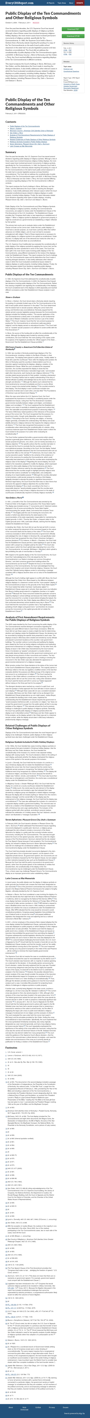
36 (50, 602)
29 (19, 540)
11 (22, 381)
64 (47, 990)
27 (12, 512)
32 (27, 563)
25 (53, 492)
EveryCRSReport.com (19, 3)
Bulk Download (24, 1408)
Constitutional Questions (71, 71)
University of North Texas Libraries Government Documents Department (72, 86)
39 (42, 682)
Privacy (52, 1407)
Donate (79, 3)
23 (33, 474)
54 (38, 903)
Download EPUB (73, 36)
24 (22, 485)
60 (16, 952)
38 (35, 673)
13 (36, 392)
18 (17, 433)
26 (23, 497)
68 (24, 1026)
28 (42, 531)
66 (13, 1001)
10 (50, 372)
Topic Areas (62, 3)
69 (46, 1032)
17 (14, 424)
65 (55, 995)
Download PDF (73, 29)
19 (19, 443)
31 (41, 551)
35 (12, 593)
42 (30, 712)
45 (37, 775)
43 (51, 764)
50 (53, 843)
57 (53, 933)
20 (30, 452)
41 (23, 706)
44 (44, 771)
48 (39, 814)
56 (30, 918)
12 (38, 386)
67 (54, 1012)
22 (45, 468)
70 (49, 1041)
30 (43, 544)
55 (34, 914)
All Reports (50, 3)
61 (55, 958)
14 (23, 405)
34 (56, 584)
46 (11, 787)
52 (16, 886)
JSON (75, 90)
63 (49, 978)
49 (18, 825)
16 (12, 418)
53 (53, 898)
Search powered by (71, 1413)
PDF (70, 50)
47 (17, 801)
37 (21, 611)
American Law (68, 69)
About (71, 3)
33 (12, 574)
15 (54, 409)
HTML (65, 50)
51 (54, 859)
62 (26, 971)
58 (10, 939)
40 (16, 690)
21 (26, 461)
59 (39, 946)
